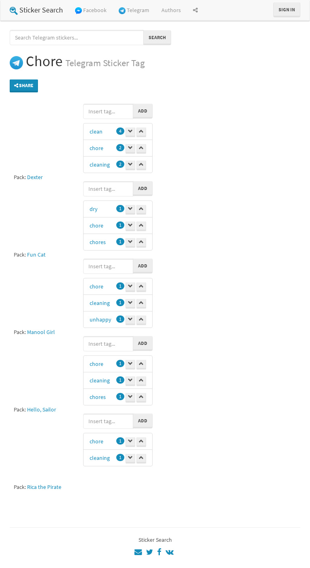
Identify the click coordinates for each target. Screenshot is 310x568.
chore (96, 148)
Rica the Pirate (44, 487)
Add (142, 111)
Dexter (35, 177)
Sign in (287, 9)
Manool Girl (41, 332)
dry (94, 209)
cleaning (100, 164)
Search (157, 37)
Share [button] (26, 85)
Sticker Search (41, 10)
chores (98, 242)
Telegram (138, 10)
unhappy (100, 319)
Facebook (95, 10)
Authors (171, 10)
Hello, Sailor (41, 409)
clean (96, 131)
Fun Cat (36, 254)
